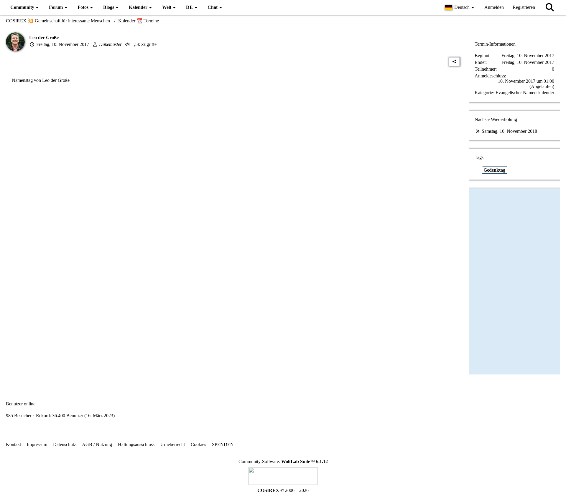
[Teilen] (454, 61)
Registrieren (524, 7)
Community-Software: (283, 461)
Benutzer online (20, 403)
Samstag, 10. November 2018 (509, 131)
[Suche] (549, 7)
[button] (460, 7)
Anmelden (494, 7)
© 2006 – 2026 (283, 490)
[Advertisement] (233, 147)
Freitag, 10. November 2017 (62, 44)
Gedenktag (494, 170)
